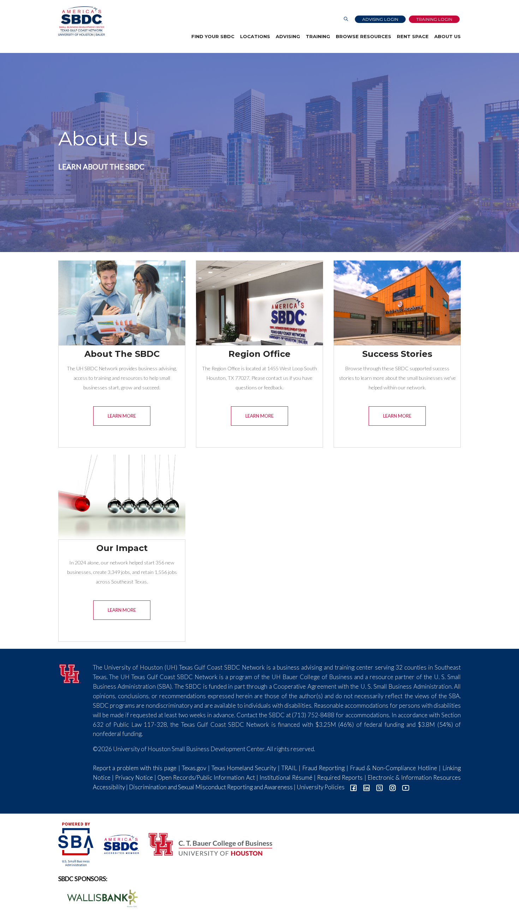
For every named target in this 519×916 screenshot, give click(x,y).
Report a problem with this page (135, 768)
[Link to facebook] (353, 787)
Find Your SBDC (212, 36)
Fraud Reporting (323, 768)
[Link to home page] (81, 21)
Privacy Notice (134, 777)
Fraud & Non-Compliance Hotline (393, 768)
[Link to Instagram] (392, 787)
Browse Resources (363, 36)
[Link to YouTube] (405, 787)
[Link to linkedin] (366, 787)
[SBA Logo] (76, 843)
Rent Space (413, 36)
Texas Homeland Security (243, 768)
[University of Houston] (70, 673)
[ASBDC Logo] (117, 843)
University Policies (321, 787)
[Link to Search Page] (346, 19)
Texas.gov (194, 768)
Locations (255, 36)
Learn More (122, 416)
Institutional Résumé (286, 777)
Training (318, 36)
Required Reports (340, 777)
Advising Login (380, 19)
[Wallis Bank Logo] (98, 897)
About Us (447, 36)
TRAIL (289, 768)
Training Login (434, 19)
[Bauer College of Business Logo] (206, 843)
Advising (288, 36)
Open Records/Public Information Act (206, 777)
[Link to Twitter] (379, 787)
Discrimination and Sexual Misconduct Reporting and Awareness (211, 787)
